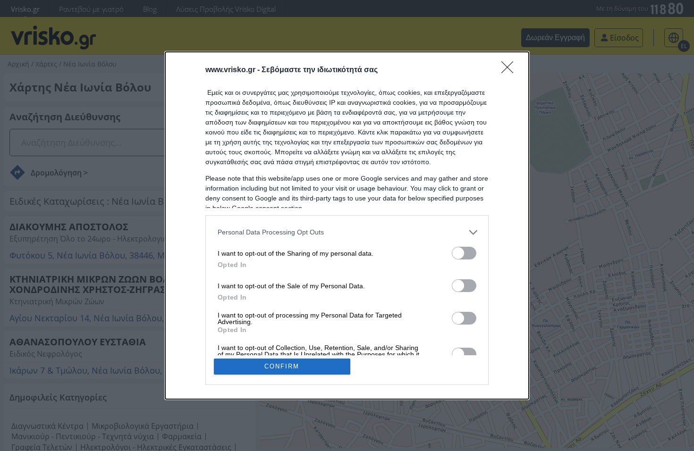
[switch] (464, 253)
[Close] (510, 70)
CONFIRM (281, 366)
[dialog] (347, 226)
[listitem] (347, 232)
